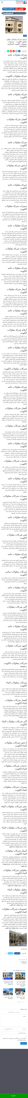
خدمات (25, 35)
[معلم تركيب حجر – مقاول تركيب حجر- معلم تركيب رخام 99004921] (20, 976)
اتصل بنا (13, 1095)
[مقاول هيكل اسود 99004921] (8, 991)
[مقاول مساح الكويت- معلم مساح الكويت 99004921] (8, 976)
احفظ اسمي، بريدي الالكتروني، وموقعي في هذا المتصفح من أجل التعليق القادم (14, 1039)
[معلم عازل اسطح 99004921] (20, 991)
